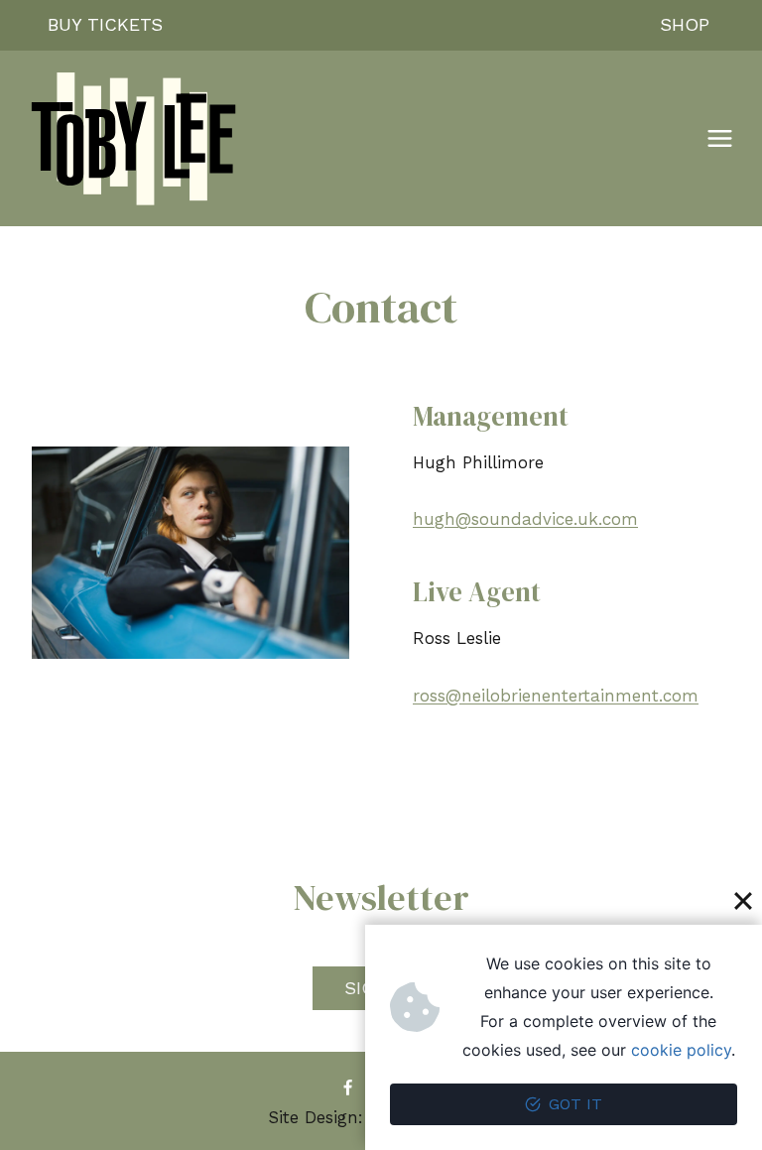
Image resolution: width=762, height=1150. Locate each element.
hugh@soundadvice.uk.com (525, 519)
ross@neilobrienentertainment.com (555, 695)
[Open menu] (719, 139)
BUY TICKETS (105, 24)
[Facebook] (347, 1088)
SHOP (684, 24)
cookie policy (681, 1050)
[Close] (743, 901)
